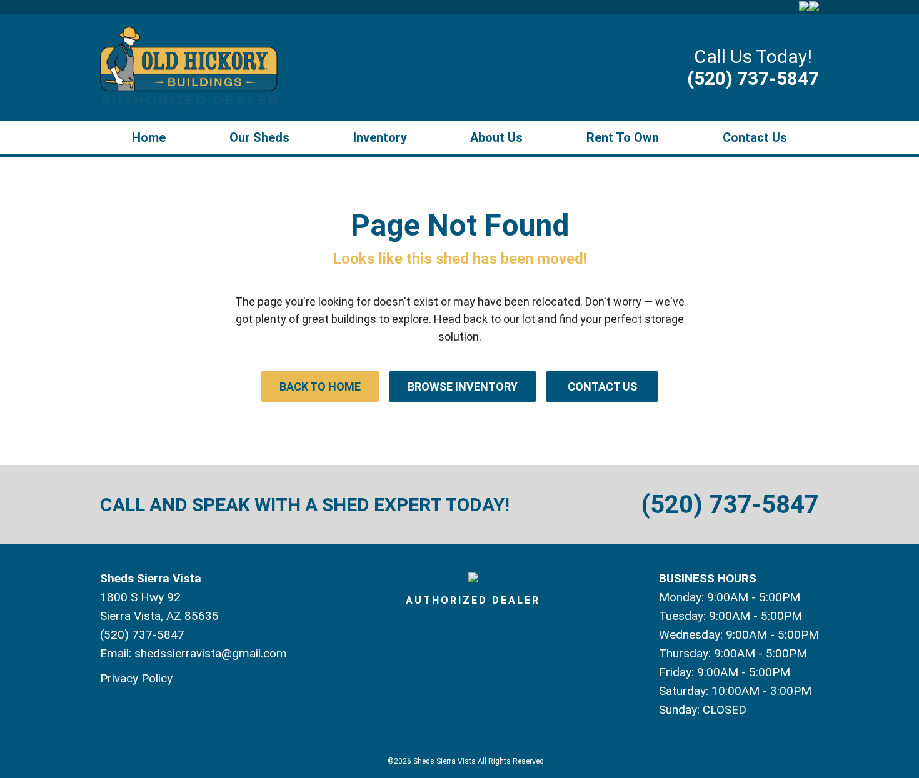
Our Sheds (259, 137)
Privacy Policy (136, 678)
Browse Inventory (463, 386)
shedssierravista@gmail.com (210, 653)
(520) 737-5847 (753, 78)
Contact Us (755, 137)
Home (149, 137)
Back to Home (320, 386)
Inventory (380, 137)
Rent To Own (622, 137)
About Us (496, 137)
